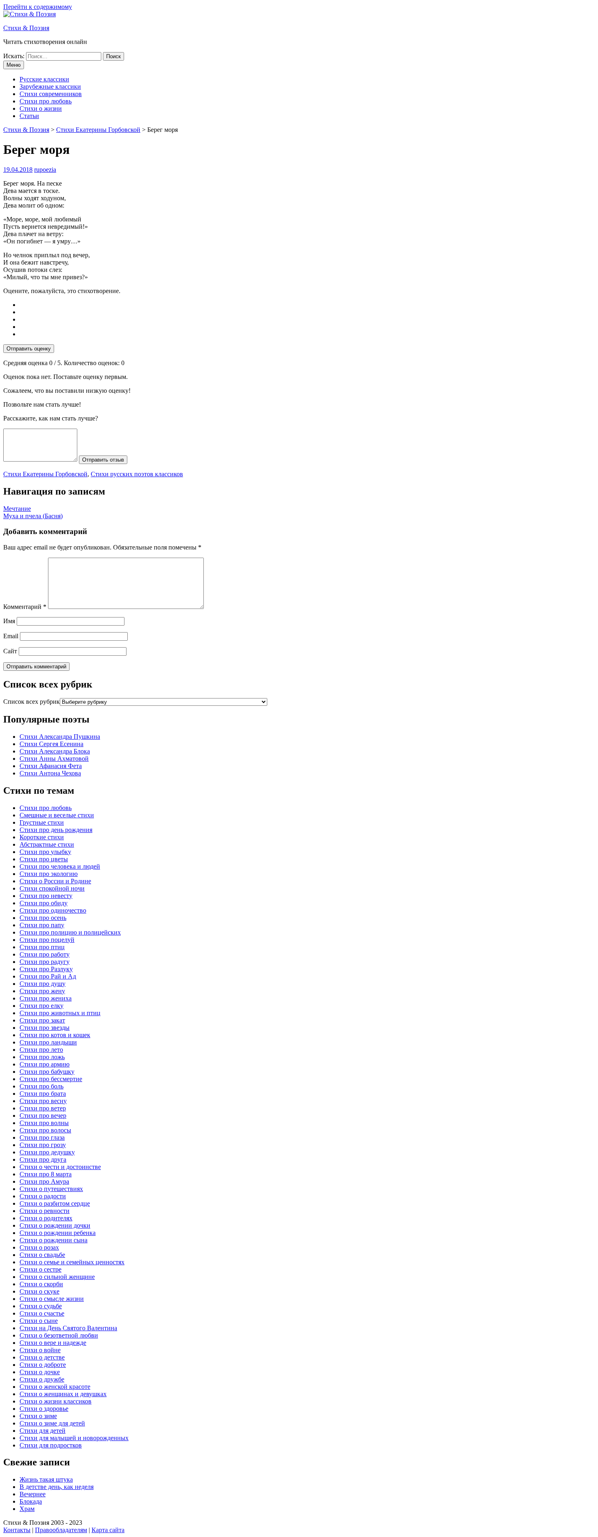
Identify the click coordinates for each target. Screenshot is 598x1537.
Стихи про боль (41, 1086)
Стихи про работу (45, 954)
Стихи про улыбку (45, 851)
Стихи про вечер (43, 1115)
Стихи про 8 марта (46, 1174)
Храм (27, 1508)
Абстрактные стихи (47, 844)
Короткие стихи (42, 837)
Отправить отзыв (103, 460)
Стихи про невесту (46, 895)
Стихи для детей (42, 1430)
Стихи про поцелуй (47, 939)
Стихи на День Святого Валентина (68, 1328)
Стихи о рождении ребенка (58, 1232)
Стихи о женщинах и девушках (63, 1393)
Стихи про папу (42, 925)
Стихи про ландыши (48, 1042)
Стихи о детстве (42, 1357)
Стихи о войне (40, 1350)
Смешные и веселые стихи (57, 815)
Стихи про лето (41, 1049)
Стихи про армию (45, 1064)
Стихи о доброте (43, 1364)
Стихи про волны (44, 1122)
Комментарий (24, 606)
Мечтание (17, 508)
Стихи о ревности (45, 1210)
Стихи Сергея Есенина (51, 743)
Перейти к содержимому (37, 6)
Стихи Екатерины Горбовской (45, 474)
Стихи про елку (41, 1005)
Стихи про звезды (45, 1027)
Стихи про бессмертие (51, 1078)
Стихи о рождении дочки (55, 1225)
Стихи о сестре (40, 1269)
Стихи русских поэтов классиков (137, 474)
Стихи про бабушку (47, 1071)
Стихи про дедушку (47, 1152)
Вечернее (33, 1494)
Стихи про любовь (46, 101)
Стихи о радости (43, 1196)
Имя (9, 620)
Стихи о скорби (41, 1284)
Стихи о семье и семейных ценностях (72, 1262)
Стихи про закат (42, 1020)
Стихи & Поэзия (26, 27)
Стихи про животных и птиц (60, 1012)
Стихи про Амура (44, 1181)
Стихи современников (51, 93)
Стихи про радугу (45, 961)
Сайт (10, 651)
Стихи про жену (42, 990)
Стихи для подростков (51, 1445)
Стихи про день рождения (56, 829)
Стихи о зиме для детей (52, 1423)
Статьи (29, 115)
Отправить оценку (29, 349)
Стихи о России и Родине (55, 881)
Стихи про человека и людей (60, 866)
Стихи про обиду (44, 903)
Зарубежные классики (50, 86)
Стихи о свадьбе (42, 1254)
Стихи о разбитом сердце (55, 1203)
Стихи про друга (43, 1159)
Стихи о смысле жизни (52, 1298)
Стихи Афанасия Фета (51, 765)
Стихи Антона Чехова (50, 773)
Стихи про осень (43, 917)
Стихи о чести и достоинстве (60, 1166)
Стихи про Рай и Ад (48, 976)
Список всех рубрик (31, 701)
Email (10, 636)
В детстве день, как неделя (57, 1486)
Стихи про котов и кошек (55, 1034)
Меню (14, 65)
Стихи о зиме (38, 1415)
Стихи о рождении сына (53, 1240)
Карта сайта (108, 1529)
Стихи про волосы (45, 1130)
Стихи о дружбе (42, 1379)
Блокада (31, 1501)
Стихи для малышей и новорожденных (74, 1437)
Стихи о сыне (39, 1320)
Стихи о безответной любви (59, 1335)
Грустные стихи (42, 822)
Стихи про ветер (43, 1108)
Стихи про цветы (44, 859)
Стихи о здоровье (44, 1408)
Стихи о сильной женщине (57, 1276)
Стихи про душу (42, 983)
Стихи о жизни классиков (56, 1401)
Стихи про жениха (46, 998)
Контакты (17, 1529)
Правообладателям (61, 1529)
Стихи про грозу (43, 1144)
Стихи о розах (39, 1247)
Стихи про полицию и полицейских (70, 932)
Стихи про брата (43, 1093)
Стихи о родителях (46, 1218)
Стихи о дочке (40, 1371)
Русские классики (44, 79)
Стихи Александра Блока (55, 751)
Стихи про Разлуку (46, 969)
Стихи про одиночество (53, 910)
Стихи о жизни (41, 108)
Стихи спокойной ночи (52, 888)
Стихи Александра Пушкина (60, 736)
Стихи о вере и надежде (53, 1342)
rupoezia (45, 169)
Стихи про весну (43, 1100)
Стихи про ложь (42, 1056)
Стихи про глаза (42, 1137)
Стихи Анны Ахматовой (54, 758)
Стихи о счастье (42, 1313)
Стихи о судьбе (41, 1306)
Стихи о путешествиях (51, 1188)
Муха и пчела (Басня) (33, 515)
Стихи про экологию (49, 873)
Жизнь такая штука (46, 1479)
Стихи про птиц (42, 947)
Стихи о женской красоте (55, 1386)
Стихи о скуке (39, 1291)
